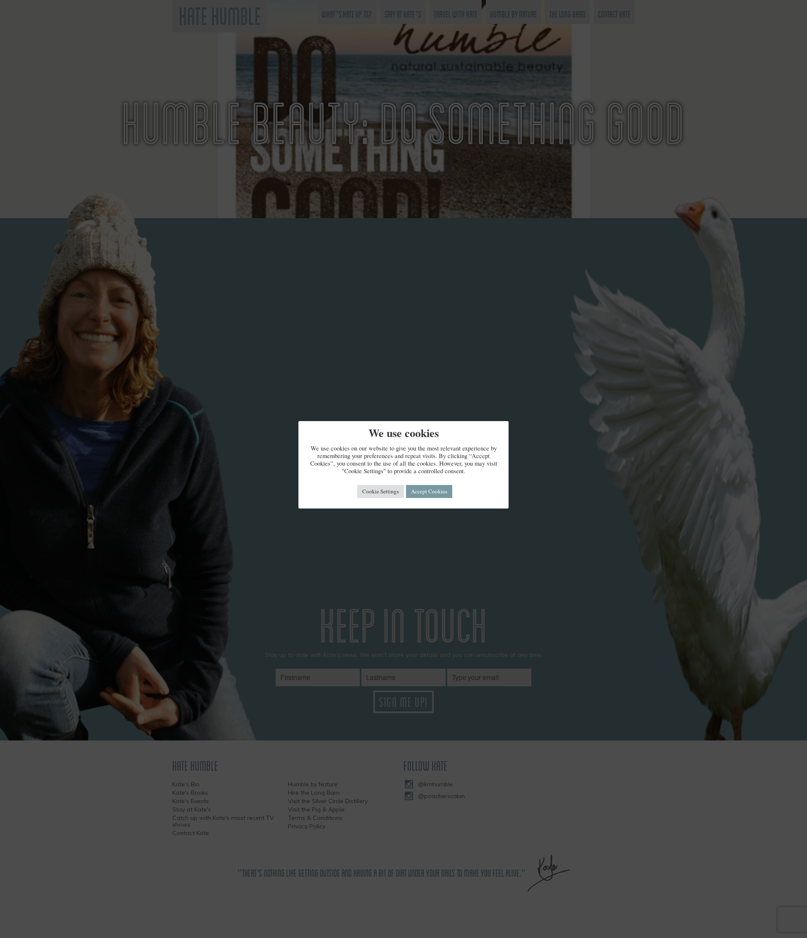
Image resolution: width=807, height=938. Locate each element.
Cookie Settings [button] (380, 491)
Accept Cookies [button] (429, 491)
